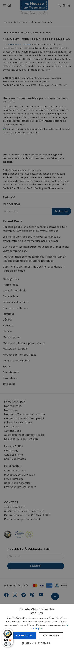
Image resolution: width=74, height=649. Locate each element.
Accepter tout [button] (23, 635)
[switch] (7, 644)
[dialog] (37, 324)
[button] (37, 643)
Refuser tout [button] (51, 635)
